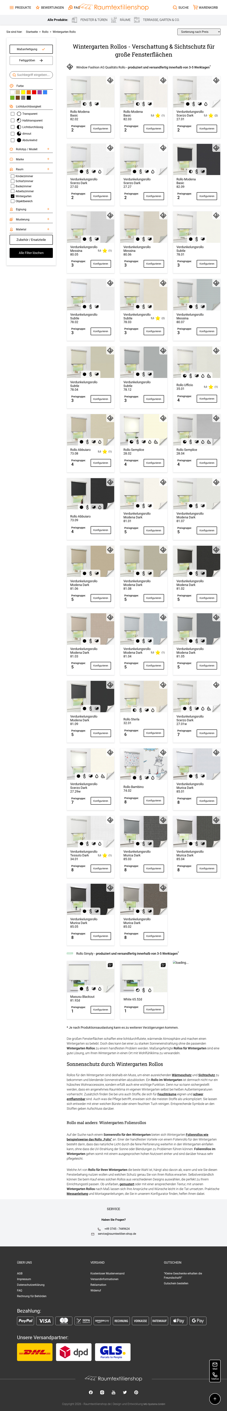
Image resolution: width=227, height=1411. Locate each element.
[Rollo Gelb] (23, 92)
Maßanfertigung (27, 49)
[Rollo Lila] (39, 92)
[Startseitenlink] (113, 7)
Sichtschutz (206, 1075)
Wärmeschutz (182, 1075)
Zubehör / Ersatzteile (31, 240)
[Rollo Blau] (45, 92)
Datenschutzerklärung (31, 1284)
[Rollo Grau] (23, 98)
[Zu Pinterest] (136, 1392)
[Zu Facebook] (91, 1392)
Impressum (24, 1279)
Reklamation (98, 1284)
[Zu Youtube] (113, 1392)
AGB (20, 1273)
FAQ (19, 1290)
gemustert (127, 1184)
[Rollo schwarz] (29, 98)
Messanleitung (77, 1194)
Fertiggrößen (27, 60)
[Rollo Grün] (12, 98)
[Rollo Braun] (18, 98)
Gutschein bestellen (176, 1283)
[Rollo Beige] (18, 92)
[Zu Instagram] (102, 1392)
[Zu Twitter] (125, 1392)
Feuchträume (166, 1094)
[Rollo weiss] (12, 92)
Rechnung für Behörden (31, 1296)
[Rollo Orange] (29, 92)
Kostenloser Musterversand (107, 1273)
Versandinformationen (104, 1279)
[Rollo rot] (34, 92)
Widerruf (95, 1290)
